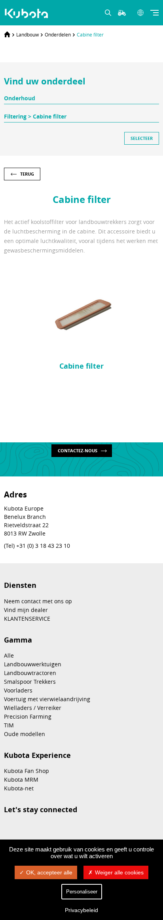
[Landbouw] (27, 13)
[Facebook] (48, 829)
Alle (9, 655)
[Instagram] (8, 829)
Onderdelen (58, 34)
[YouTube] (68, 829)
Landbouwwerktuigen (32, 664)
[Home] (7, 34)
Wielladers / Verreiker (32, 708)
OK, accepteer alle (49, 872)
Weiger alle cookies (119, 872)
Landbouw (27, 34)
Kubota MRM (21, 779)
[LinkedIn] (28, 829)
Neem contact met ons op (38, 601)
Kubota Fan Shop (26, 771)
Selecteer (142, 138)
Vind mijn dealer (26, 610)
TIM (9, 725)
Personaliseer (81, 892)
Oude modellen (24, 734)
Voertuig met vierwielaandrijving (47, 699)
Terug (27, 174)
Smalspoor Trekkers (30, 681)
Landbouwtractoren (30, 673)
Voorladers (18, 690)
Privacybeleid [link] (81, 910)
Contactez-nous (77, 450)
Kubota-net (19, 788)
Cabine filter (90, 34)
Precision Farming (27, 716)
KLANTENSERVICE (27, 618)
